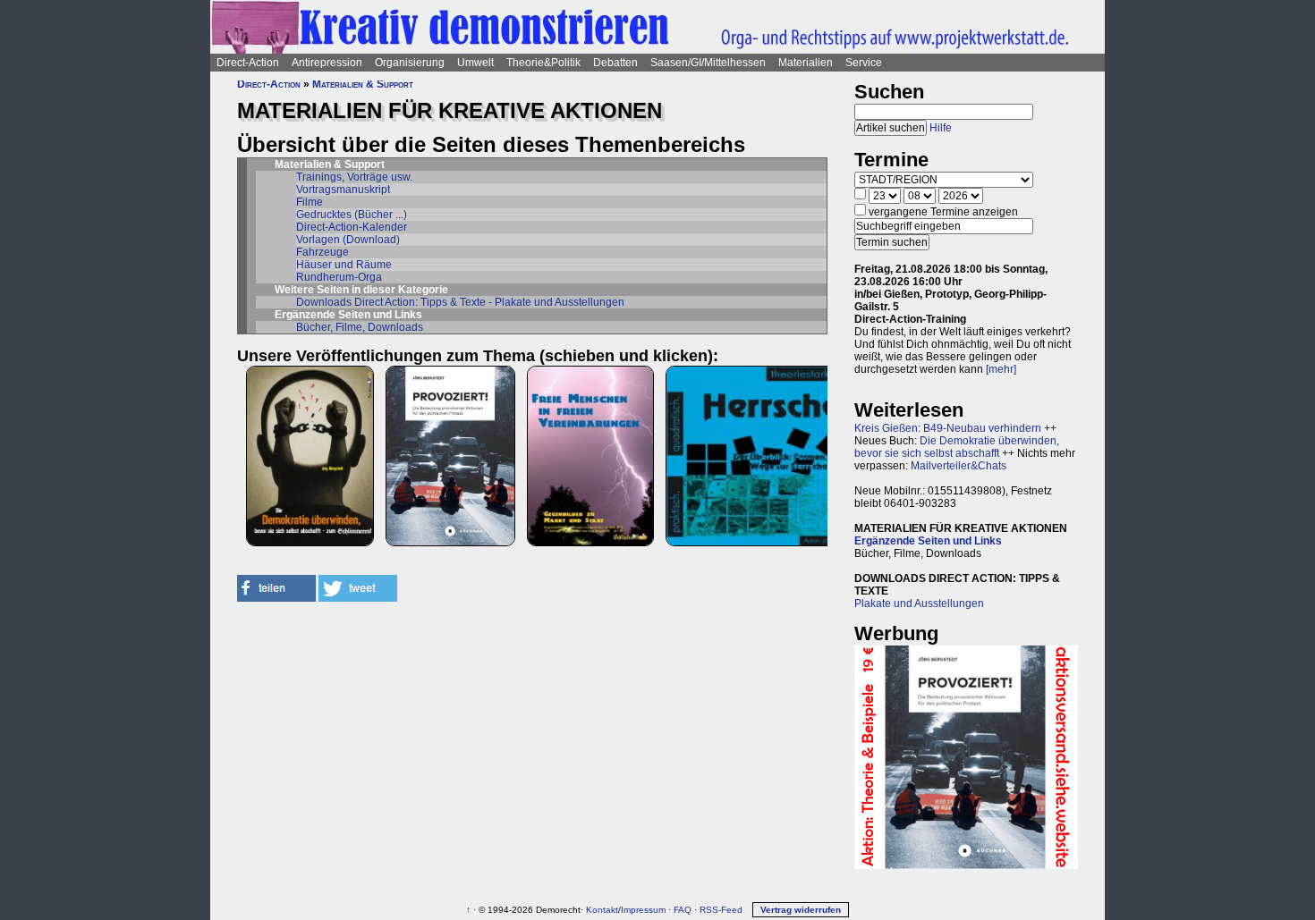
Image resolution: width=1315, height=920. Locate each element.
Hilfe (940, 128)
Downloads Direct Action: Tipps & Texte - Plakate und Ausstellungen (460, 302)
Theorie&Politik (543, 62)
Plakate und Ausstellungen (919, 603)
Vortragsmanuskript (343, 189)
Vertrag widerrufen (800, 910)
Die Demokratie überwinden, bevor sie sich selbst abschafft (956, 447)
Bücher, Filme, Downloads (359, 327)
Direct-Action (247, 62)
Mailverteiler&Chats (958, 466)
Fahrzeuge (322, 252)
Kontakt (602, 910)
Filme (309, 202)
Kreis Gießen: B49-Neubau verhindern (947, 428)
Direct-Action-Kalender (351, 227)
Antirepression (327, 62)
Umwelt (475, 62)
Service (863, 62)
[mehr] (1001, 369)
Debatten (615, 62)
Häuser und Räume (344, 264)
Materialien (805, 62)
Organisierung (410, 62)
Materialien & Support (362, 84)
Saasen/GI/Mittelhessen (708, 62)
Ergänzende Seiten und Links (928, 541)
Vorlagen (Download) (348, 239)
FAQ (682, 910)
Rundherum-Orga (339, 277)
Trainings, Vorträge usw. (354, 177)
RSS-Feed (721, 910)
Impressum (643, 910)
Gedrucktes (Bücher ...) (351, 214)
